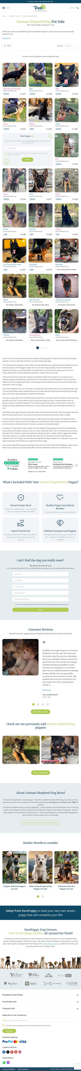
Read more (46, 690)
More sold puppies (40, 773)
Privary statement (23, 1069)
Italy (49, 697)
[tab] (33, 704)
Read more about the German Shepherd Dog (40, 823)
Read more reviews (40, 712)
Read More (6, 38)
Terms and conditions (8, 1069)
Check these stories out (51, 944)
